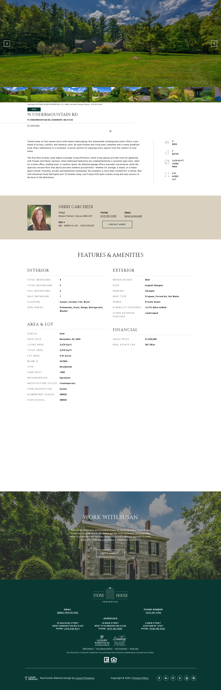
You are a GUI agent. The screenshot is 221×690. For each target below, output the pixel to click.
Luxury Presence (84, 678)
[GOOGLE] (193, 678)
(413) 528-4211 (72, 629)
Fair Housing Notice (104, 649)
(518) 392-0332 (157, 629)
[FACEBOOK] (159, 678)
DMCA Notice (88, 649)
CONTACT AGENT (117, 224)
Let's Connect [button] (110, 553)
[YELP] (179, 678)
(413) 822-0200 (108, 216)
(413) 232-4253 (114, 629)
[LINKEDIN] (166, 678)
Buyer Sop (134, 649)
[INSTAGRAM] (172, 678)
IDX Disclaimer (121, 649)
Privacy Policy (140, 678)
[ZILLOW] (186, 678)
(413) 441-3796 (153, 613)
